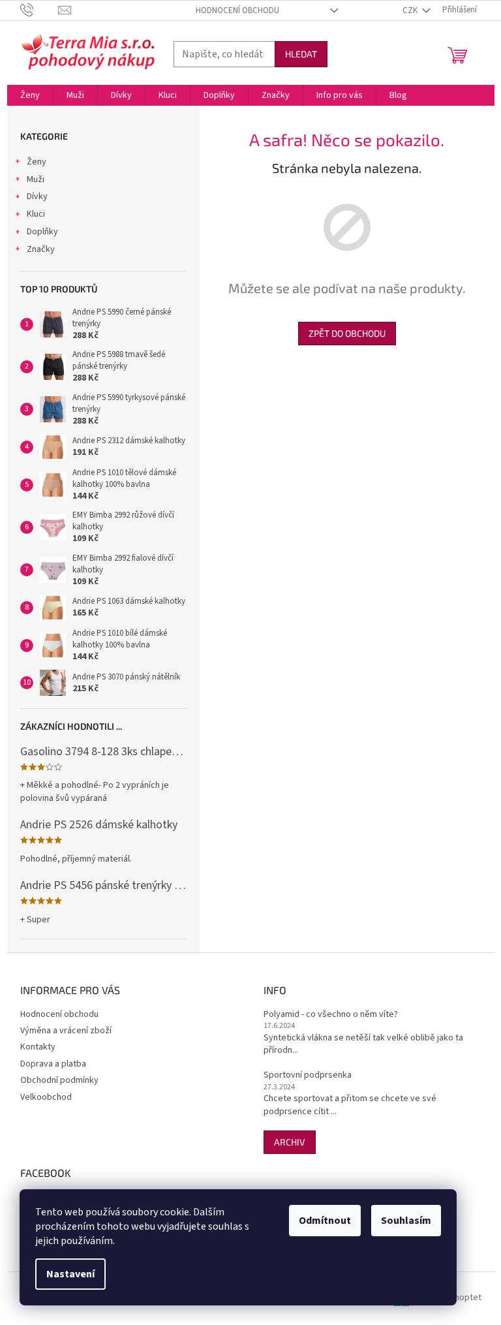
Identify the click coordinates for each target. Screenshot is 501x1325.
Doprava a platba (53, 1063)
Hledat (301, 53)
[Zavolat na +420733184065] (39, 10)
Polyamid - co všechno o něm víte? (331, 1014)
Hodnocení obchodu (237, 10)
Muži (35, 179)
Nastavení (70, 1274)
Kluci (36, 214)
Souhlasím (406, 1220)
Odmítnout (325, 1220)
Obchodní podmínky (59, 1080)
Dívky (37, 196)
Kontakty (37, 1046)
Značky (41, 249)
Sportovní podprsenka (308, 1075)
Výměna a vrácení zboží (66, 1030)
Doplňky (42, 231)
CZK (410, 10)
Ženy (36, 161)
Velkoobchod (46, 1097)
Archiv (289, 1141)
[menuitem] (30, 95)
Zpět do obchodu (347, 333)
